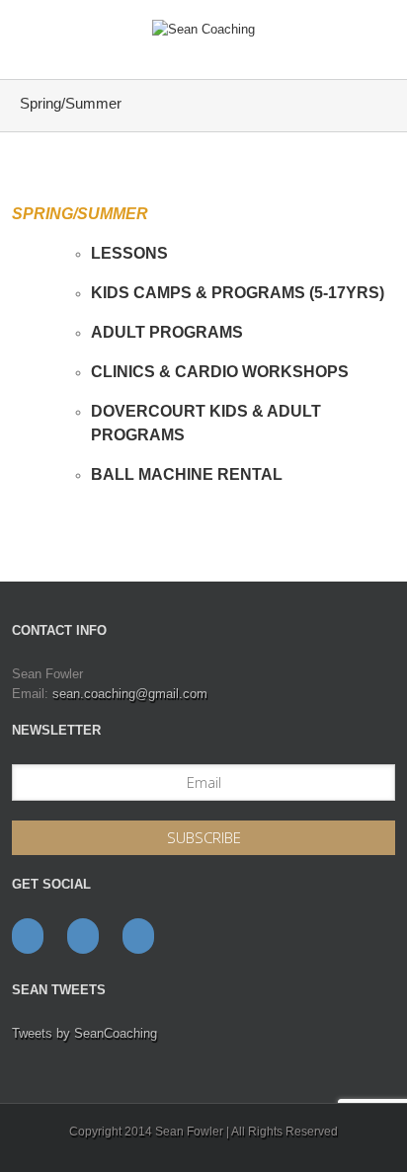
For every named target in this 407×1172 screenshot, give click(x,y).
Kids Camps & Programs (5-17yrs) (237, 292)
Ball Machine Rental (187, 474)
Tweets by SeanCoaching (84, 1033)
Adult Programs (167, 332)
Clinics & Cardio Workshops (220, 371)
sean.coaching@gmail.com (129, 693)
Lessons (129, 253)
